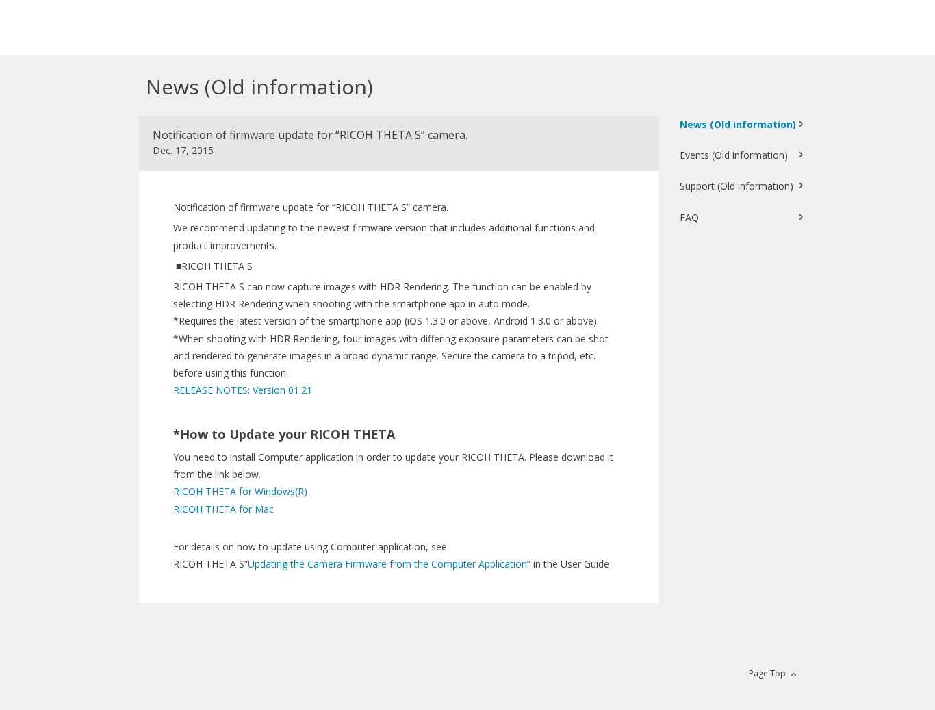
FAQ (689, 217)
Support (736, 185)
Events (734, 155)
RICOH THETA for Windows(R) (240, 491)
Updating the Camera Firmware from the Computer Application (387, 563)
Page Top (767, 673)
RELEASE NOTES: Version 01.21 (242, 389)
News (738, 124)
